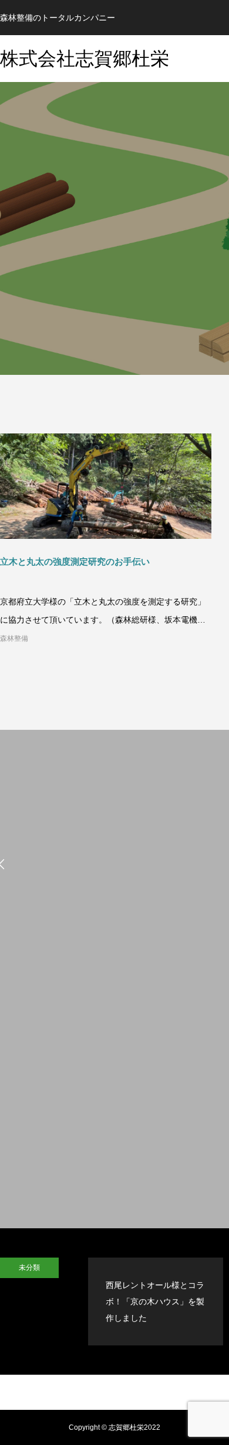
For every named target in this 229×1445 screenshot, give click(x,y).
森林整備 (14, 638)
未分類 (29, 1267)
